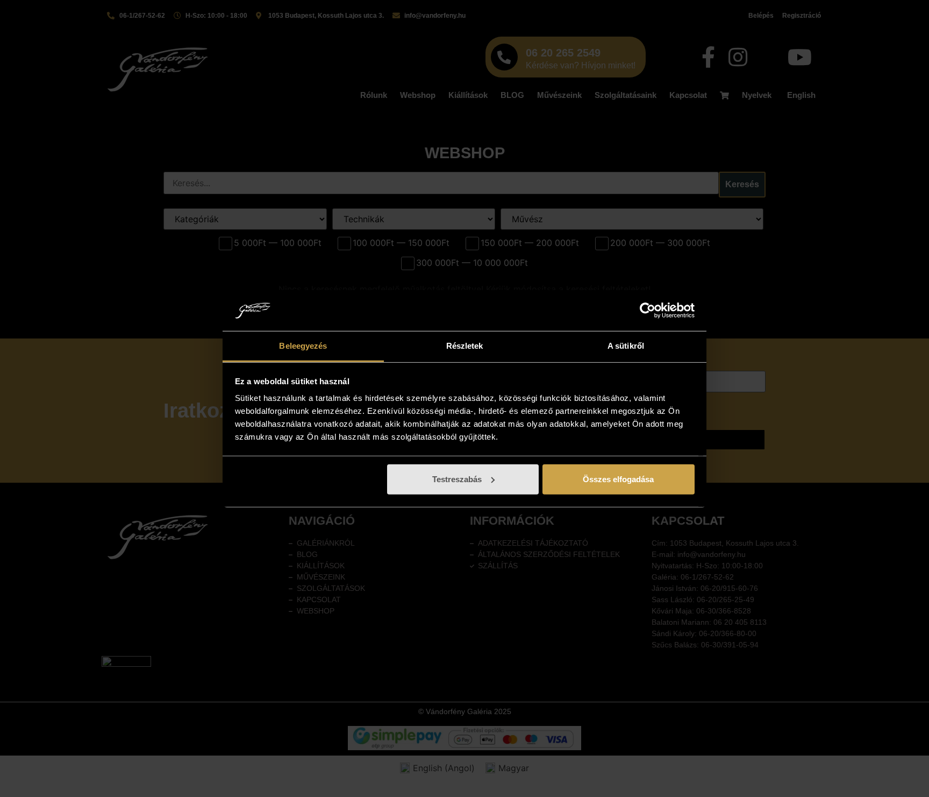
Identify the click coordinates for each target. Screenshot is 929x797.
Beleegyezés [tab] (303, 345)
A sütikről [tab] (626, 345)
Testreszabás (457, 479)
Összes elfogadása (618, 479)
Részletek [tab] (464, 345)
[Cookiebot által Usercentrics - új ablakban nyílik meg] (648, 310)
